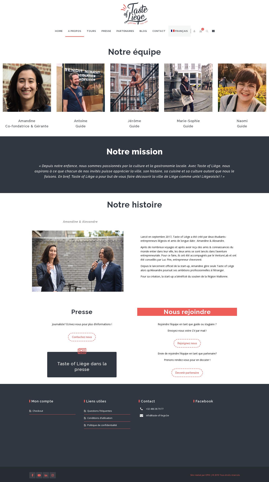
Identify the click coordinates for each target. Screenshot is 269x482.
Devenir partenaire (187, 372)
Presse (106, 31)
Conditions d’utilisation (99, 418)
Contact (159, 31)
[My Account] (194, 31)
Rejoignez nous (187, 343)
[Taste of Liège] (134, 13)
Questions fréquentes (99, 410)
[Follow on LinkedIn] (46, 475)
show (213, 31)
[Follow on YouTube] (39, 475)
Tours (91, 31)
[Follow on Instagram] (53, 475)
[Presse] (82, 351)
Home (59, 31)
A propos (74, 31)
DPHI (208, 475)
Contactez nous (82, 337)
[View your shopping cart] (200, 31)
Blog (143, 31)
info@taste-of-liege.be (157, 415)
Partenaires (125, 31)
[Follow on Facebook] (32, 475)
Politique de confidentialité (102, 425)
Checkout (38, 410)
